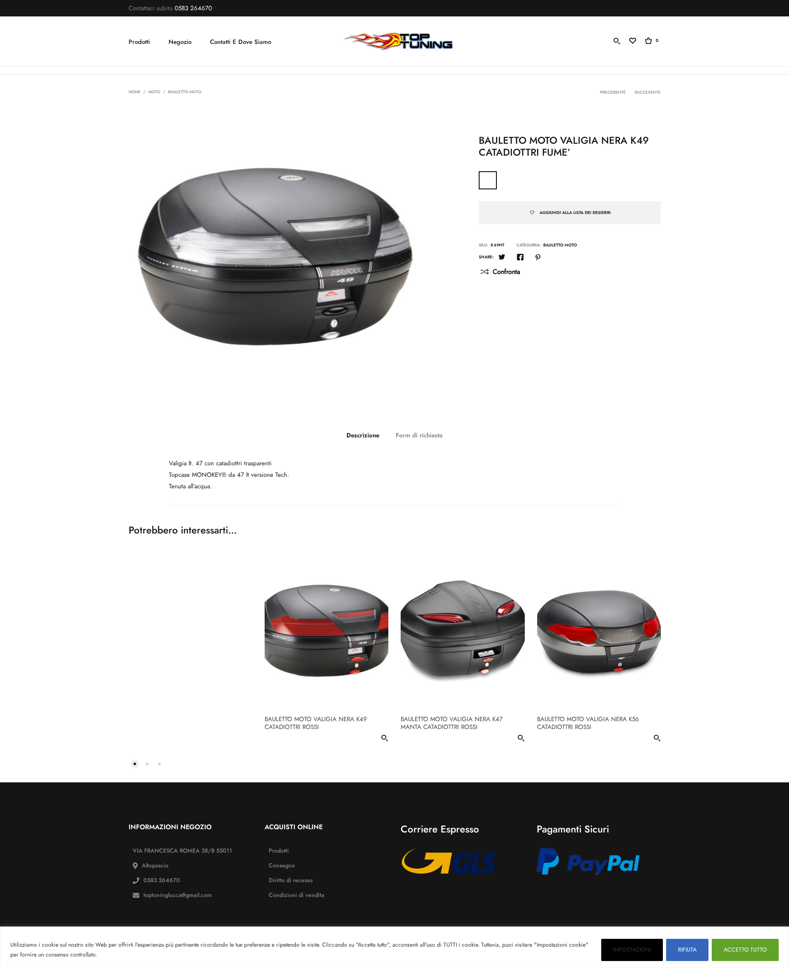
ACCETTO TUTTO (745, 950)
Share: (486, 257)
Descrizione (362, 435)
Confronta (506, 271)
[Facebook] (520, 258)
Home (135, 92)
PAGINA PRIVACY (123, 955)
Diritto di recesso (291, 880)
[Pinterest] (537, 258)
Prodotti (139, 42)
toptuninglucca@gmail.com (177, 895)
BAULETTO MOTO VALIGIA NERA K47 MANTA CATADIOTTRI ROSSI (452, 723)
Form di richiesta (419, 435)
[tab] (362, 435)
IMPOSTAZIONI (632, 950)
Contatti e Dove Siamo (240, 42)
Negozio (179, 42)
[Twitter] (501, 258)
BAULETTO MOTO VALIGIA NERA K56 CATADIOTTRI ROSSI (588, 723)
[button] (135, 763)
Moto (154, 92)
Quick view (384, 739)
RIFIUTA (687, 950)
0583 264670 (193, 8)
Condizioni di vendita (296, 895)
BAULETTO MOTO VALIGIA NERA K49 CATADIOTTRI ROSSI (316, 723)
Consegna (282, 865)
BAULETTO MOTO (184, 92)
